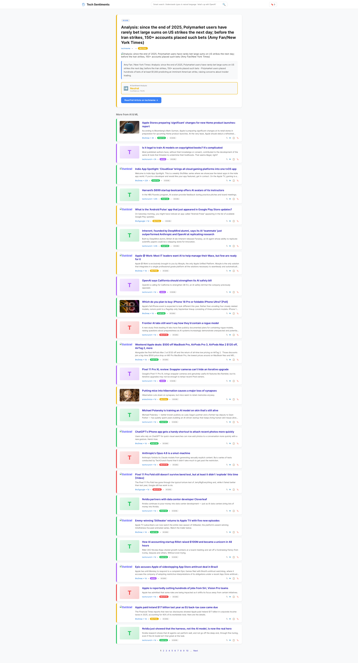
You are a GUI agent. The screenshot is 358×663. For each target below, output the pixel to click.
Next (195, 650)
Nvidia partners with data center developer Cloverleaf (174, 499)
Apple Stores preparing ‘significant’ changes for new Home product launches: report (188, 124)
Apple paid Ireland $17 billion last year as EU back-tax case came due (176, 607)
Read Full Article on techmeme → (141, 100)
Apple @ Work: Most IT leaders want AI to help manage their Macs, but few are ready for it (186, 257)
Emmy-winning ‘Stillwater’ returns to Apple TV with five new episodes (177, 520)
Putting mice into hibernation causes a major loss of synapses (179, 390)
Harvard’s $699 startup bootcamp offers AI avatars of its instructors (183, 190)
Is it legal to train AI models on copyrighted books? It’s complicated (182, 147)
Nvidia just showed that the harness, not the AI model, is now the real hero (187, 628)
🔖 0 (273, 4)
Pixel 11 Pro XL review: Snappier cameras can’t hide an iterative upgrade (185, 369)
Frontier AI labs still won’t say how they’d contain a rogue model (180, 323)
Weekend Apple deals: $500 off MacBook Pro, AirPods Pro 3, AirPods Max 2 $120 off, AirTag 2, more (186, 346)
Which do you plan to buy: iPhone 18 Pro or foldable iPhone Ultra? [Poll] (185, 301)
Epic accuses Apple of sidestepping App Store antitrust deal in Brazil (176, 566)
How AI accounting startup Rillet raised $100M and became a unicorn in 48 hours (187, 543)
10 (187, 650)
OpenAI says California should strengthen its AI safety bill (177, 280)
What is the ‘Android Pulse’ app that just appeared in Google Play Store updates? (183, 209)
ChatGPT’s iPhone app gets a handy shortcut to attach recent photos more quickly (184, 431)
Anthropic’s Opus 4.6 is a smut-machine (166, 453)
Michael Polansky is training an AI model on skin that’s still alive (180, 410)
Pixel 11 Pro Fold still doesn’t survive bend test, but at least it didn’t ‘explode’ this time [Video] (186, 476)
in (230, 138)
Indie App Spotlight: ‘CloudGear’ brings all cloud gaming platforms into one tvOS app (185, 168)
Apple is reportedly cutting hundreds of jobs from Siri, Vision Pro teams (185, 588)
